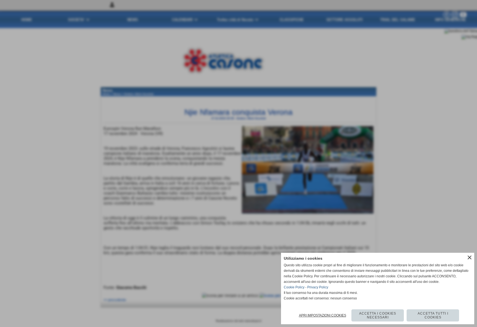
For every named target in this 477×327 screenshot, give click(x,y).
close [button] (469, 257)
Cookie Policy (294, 287)
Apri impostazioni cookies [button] (322, 315)
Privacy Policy (317, 287)
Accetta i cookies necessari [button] (377, 315)
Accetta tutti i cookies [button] (433, 315)
